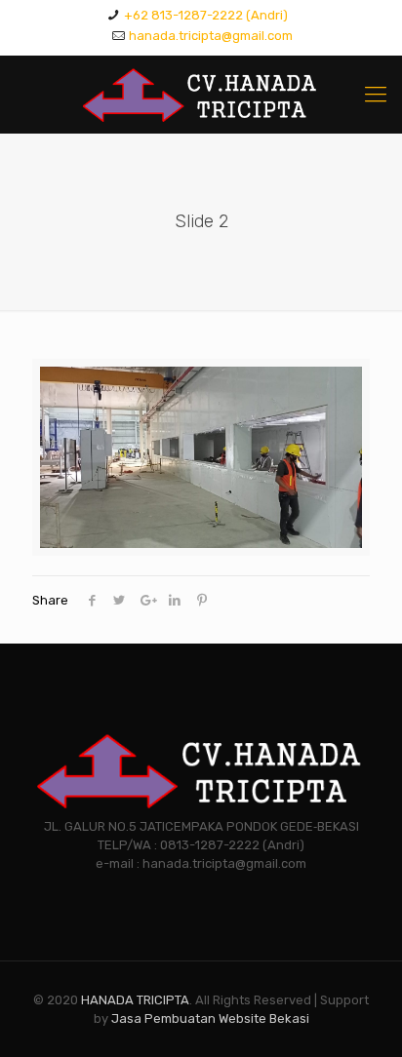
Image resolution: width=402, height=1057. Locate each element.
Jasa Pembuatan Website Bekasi (210, 1018)
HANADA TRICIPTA (135, 1000)
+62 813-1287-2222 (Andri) (206, 15)
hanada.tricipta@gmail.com (211, 35)
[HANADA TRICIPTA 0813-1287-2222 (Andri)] (201, 94)
